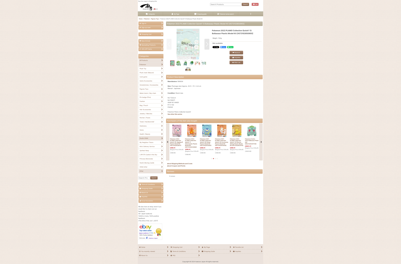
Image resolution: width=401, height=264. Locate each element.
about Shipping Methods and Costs (179, 163)
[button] (250, 14)
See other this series (175, 114)
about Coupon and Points (176, 166)
